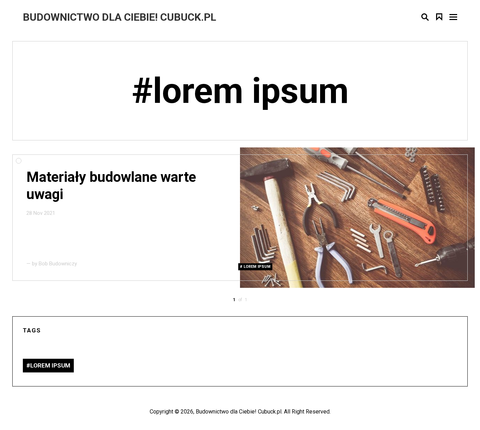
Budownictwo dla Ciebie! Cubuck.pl (238, 411)
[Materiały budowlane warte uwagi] (357, 217)
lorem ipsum (257, 266)
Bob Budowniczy (58, 263)
